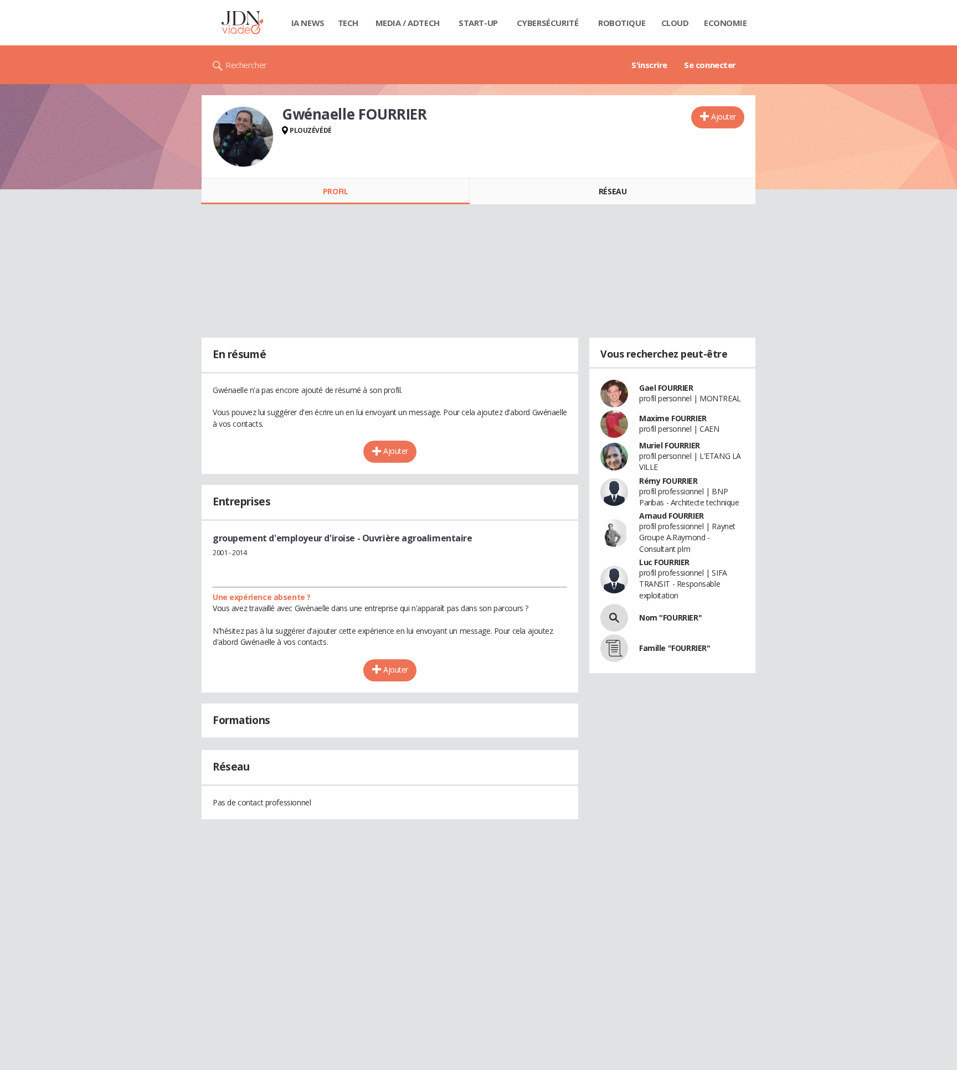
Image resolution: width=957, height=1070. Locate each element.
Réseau (612, 191)
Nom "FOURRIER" (670, 617)
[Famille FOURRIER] (614, 648)
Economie (725, 22)
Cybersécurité (548, 22)
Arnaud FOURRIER (671, 515)
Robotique (621, 22)
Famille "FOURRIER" (674, 648)
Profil (335, 191)
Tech (348, 22)
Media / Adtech (407, 22)
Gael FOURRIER (666, 387)
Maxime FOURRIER (673, 418)
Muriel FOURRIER (669, 445)
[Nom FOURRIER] (614, 618)
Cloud (675, 22)
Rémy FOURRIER (668, 480)
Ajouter (723, 116)
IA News (308, 22)
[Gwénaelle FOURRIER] (243, 136)
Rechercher (246, 64)
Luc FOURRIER (664, 562)
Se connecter (710, 64)
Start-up (478, 22)
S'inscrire (649, 64)
